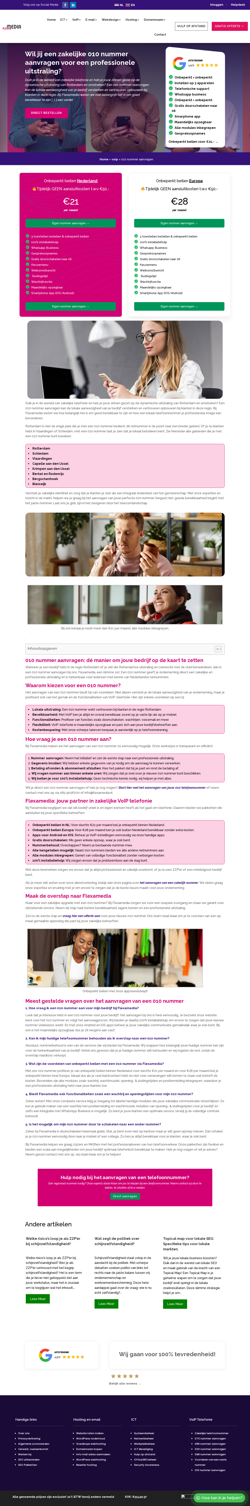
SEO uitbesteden (28, 1459)
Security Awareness (146, 1465)
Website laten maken (90, 1433)
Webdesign (110, 19)
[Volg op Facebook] (65, 5)
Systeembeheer (144, 1433)
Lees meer (38, 1299)
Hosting (131, 19)
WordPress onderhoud (90, 1438)
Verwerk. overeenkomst (33, 1449)
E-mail (90, 19)
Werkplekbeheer (144, 1444)
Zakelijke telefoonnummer (212, 1433)
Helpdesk (238, 4)
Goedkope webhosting (91, 1444)
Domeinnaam (153, 19)
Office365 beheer (145, 1459)
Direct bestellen (46, 112)
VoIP (75, 19)
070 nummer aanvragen (210, 1438)
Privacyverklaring (29, 1438)
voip (115, 159)
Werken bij (25, 1454)
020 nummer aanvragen (210, 1449)
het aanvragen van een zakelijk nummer (169, 883)
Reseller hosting (86, 1465)
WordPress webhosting (91, 1459)
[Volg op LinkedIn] (73, 5)
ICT (62, 19)
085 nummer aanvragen (210, 1444)
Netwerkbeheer (144, 1438)
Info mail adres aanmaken (93, 1454)
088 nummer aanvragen (210, 1454)
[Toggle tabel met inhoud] (216, 649)
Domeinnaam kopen (89, 1449)
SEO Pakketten (27, 1465)
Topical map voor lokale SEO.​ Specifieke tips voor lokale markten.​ (188, 1244)
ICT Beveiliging (143, 1449)
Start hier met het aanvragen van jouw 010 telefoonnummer (162, 788)
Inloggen (218, 4)
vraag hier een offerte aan (81, 916)
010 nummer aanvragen (210, 1470)
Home (51, 19)
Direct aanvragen (125, 1196)
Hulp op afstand (191, 26)
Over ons (23, 1433)
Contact (160, 34)
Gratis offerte (227, 26)
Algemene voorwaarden (33, 1444)
